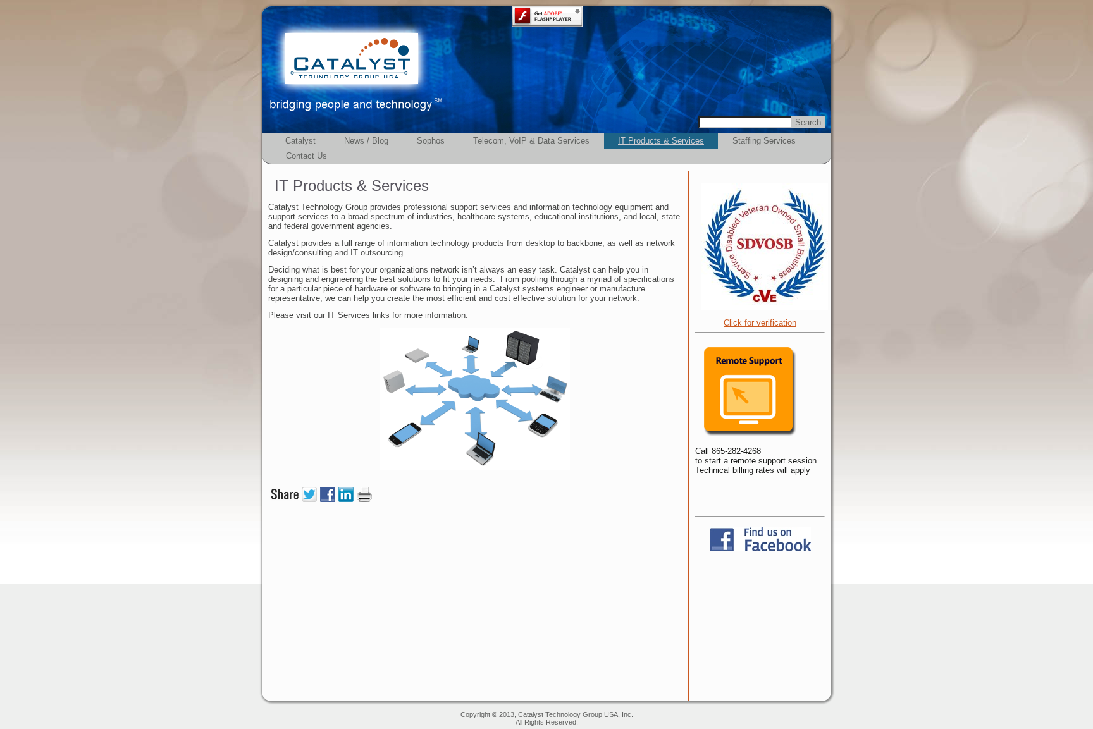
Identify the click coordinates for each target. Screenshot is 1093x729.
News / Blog (366, 140)
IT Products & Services (661, 140)
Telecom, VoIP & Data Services (531, 140)
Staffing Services (764, 140)
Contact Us (306, 156)
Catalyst (300, 140)
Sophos (431, 140)
